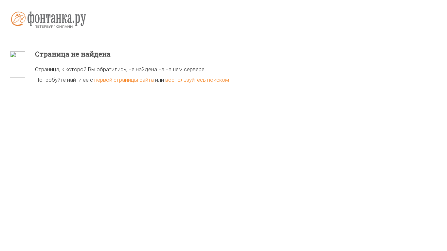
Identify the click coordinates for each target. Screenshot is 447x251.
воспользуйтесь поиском (197, 79)
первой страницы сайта (124, 79)
